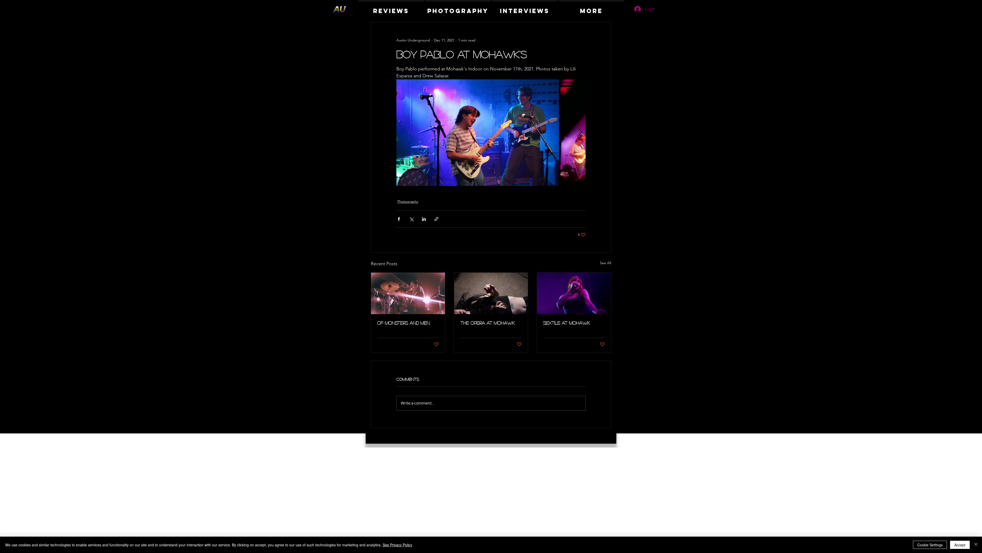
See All (605, 263)
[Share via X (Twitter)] (411, 219)
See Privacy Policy (397, 544)
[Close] (976, 545)
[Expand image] (477, 132)
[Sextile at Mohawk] (574, 293)
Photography (407, 201)
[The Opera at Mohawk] (491, 293)
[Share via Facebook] (398, 219)
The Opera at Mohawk (487, 323)
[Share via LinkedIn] (423, 219)
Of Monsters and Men (403, 323)
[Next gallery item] (580, 133)
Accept (959, 544)
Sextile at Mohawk (566, 323)
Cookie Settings (930, 544)
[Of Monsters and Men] (408, 293)
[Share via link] (436, 219)
